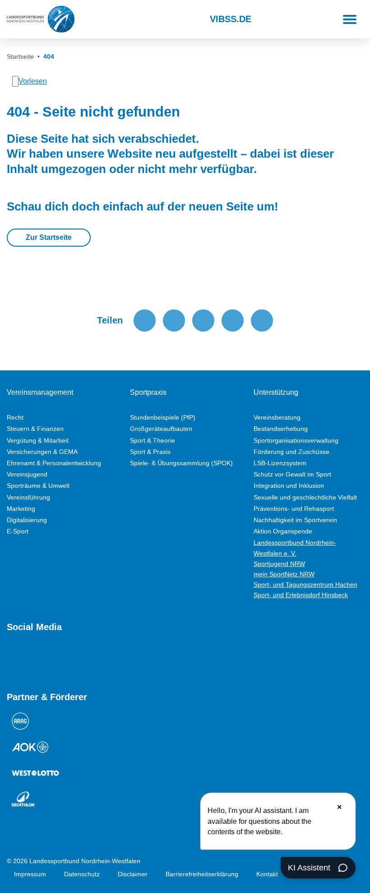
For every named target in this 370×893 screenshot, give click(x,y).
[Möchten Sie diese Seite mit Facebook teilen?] (145, 320)
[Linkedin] (108, 658)
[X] (60, 658)
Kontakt (267, 874)
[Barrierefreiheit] (113, 19)
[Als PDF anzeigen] (262, 320)
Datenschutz (82, 874)
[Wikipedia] (92, 658)
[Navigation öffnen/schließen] (349, 19)
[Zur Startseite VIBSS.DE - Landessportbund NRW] (40, 19)
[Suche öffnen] (89, 19)
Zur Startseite (49, 237)
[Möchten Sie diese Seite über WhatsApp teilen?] (203, 320)
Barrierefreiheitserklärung (202, 874)
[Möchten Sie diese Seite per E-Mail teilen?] (233, 320)
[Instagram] (27, 658)
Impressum (30, 874)
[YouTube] (11, 658)
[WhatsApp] (76, 658)
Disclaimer (133, 874)
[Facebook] (43, 658)
